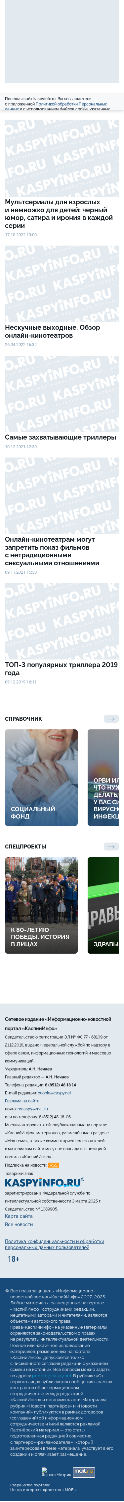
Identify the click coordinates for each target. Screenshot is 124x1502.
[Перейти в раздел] (111, 846)
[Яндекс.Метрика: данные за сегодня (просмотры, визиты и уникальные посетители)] (56, 1471)
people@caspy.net (54, 1093)
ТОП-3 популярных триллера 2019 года (61, 669)
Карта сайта (19, 1216)
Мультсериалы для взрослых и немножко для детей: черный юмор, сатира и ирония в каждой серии (59, 214)
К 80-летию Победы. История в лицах (40, 937)
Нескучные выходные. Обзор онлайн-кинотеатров (52, 331)
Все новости (19, 1224)
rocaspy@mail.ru (33, 1109)
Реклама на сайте (22, 1101)
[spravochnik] (111, 719)
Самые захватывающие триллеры (61, 437)
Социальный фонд (33, 813)
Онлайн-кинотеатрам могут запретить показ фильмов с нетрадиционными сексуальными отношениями (52, 551)
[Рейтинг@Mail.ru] (83, 1471)
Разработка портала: (43, 1487)
